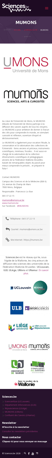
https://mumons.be (33, 240)
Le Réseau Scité (30, 30)
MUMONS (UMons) (14, 411)
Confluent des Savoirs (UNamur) (20, 415)
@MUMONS (23, 205)
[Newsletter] (37, 453)
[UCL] (29, 288)
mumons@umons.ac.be (31, 229)
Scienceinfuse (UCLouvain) (17, 401)
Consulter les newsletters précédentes (20, 431)
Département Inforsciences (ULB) (20, 405)
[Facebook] (29, 453)
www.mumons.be (10, 203)
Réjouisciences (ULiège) (16, 408)
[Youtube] (33, 453)
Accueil (17, 30)
